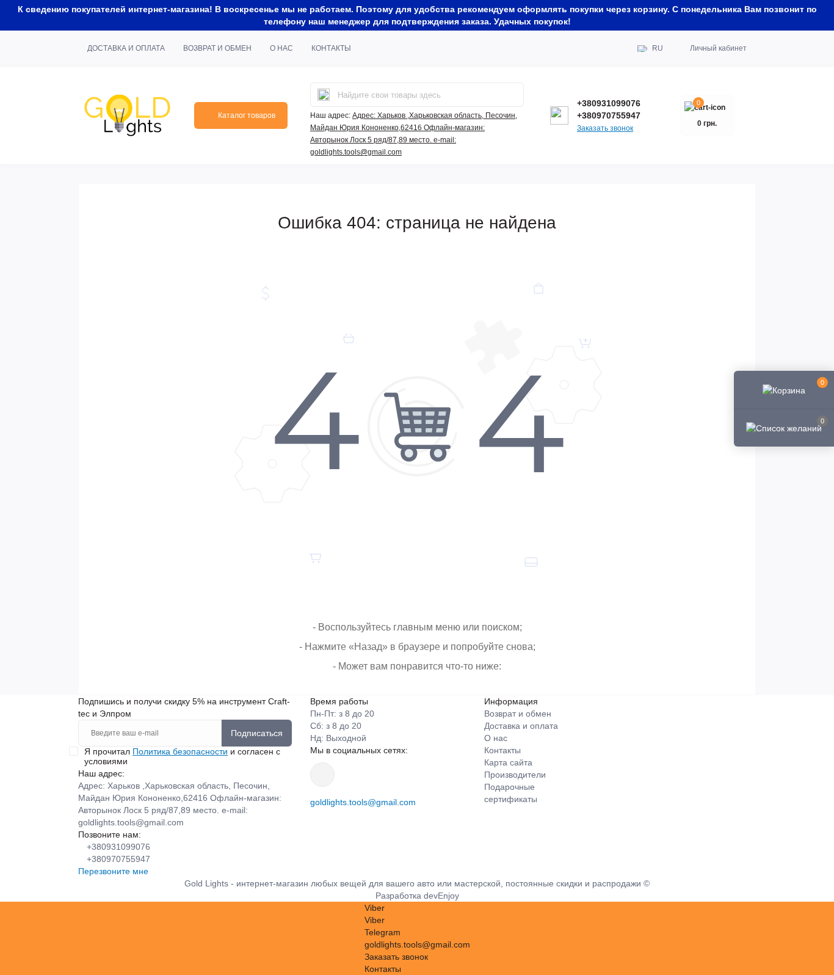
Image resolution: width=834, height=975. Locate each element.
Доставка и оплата (126, 48)
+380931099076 (608, 103)
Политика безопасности (180, 751)
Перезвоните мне (113, 871)
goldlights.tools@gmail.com (363, 802)
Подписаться (257, 733)
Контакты (331, 48)
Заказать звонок (605, 128)
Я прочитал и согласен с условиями (182, 756)
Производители (515, 775)
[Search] (323, 94)
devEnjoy (441, 895)
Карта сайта (508, 762)
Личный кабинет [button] (718, 48)
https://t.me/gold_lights (322, 774)
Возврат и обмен (217, 48)
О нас (281, 48)
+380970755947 (608, 115)
